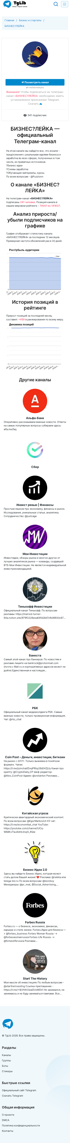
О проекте (8, 1114)
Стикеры (7, 1071)
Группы (6, 1060)
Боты (5, 1065)
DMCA (5, 1120)
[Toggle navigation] (64, 4)
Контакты (7, 1130)
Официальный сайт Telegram (19, 1090)
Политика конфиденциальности (21, 1125)
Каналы (6, 1055)
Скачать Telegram (12, 1095)
